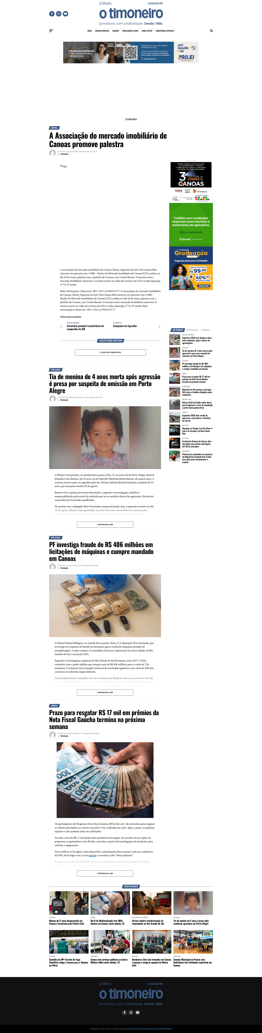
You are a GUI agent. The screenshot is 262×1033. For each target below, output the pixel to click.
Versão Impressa (102, 30)
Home (89, 30)
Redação (64, 154)
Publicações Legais (130, 30)
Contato (115, 30)
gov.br (93, 855)
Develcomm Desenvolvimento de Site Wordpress (152, 1029)
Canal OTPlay (147, 30)
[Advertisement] (131, 95)
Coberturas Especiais (165, 30)
